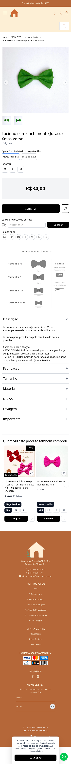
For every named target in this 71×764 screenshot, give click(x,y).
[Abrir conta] (60, 13)
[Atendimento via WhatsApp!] (64, 757)
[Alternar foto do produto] (31, 473)
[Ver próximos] (65, 484)
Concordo (36, 757)
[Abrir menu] (5, 13)
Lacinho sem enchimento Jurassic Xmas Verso (23, 40)
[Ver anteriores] (5, 484)
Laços (27, 37)
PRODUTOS (16, 37)
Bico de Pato (29, 156)
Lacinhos (37, 37)
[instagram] (38, 676)
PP (5, 169)
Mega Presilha (11, 156)
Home (4, 37)
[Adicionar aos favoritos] (32, 519)
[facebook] (33, 676)
